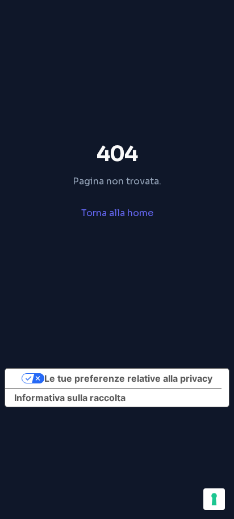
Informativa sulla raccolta (70, 397)
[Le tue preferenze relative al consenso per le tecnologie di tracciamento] (214, 499)
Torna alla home (117, 213)
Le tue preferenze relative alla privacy (128, 378)
